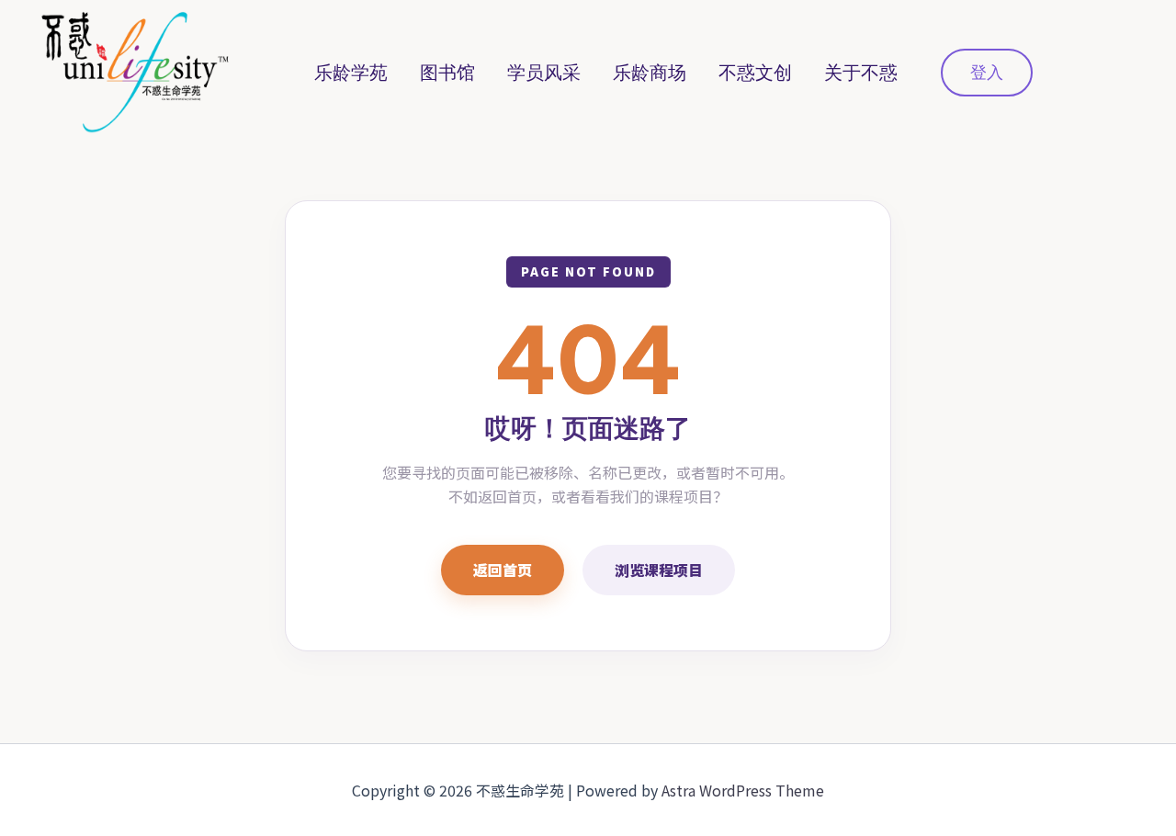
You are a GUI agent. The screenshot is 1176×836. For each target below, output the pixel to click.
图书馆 (447, 73)
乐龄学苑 (351, 73)
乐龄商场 (649, 73)
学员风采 (544, 73)
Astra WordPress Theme (743, 790)
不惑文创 (755, 73)
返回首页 (502, 570)
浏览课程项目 (659, 570)
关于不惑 (861, 73)
